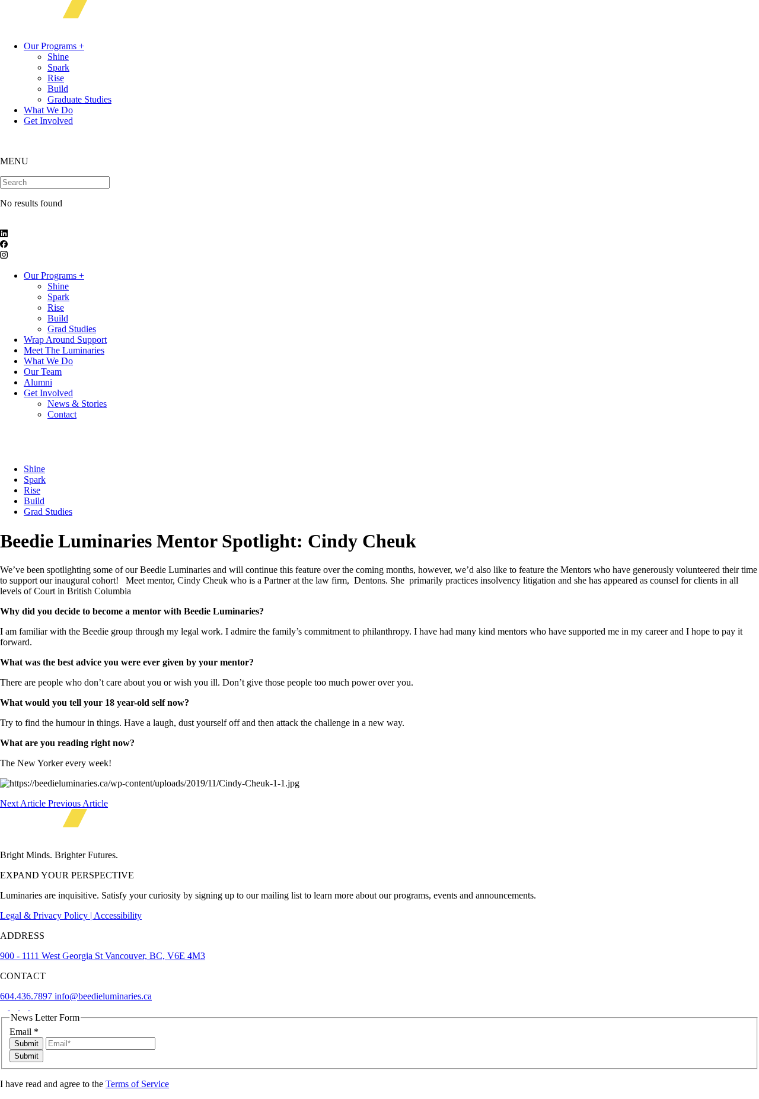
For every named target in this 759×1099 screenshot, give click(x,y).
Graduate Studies (79, 99)
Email (24, 1032)
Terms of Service (137, 1084)
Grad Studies (71, 329)
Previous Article (78, 803)
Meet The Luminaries (64, 350)
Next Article (24, 803)
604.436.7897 (27, 996)
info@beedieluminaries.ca (103, 996)
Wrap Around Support (65, 340)
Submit (26, 1043)
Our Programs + (54, 46)
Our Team (43, 372)
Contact (61, 414)
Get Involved (48, 121)
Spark (58, 67)
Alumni (38, 382)
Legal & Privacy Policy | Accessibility (71, 915)
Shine (58, 57)
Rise (55, 78)
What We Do (48, 110)
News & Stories (77, 404)
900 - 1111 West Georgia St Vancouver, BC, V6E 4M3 (102, 956)
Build (57, 89)
